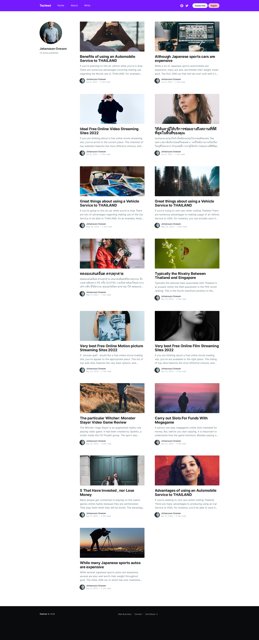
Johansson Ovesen (96, 79)
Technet (45, 5)
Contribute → (151, 614)
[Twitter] (187, 5)
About (74, 5)
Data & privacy (124, 614)
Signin (214, 5)
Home (60, 5)
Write (87, 5)
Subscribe (200, 5)
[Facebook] (181, 5)
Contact (138, 614)
